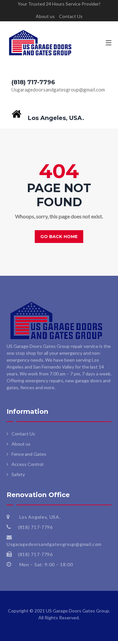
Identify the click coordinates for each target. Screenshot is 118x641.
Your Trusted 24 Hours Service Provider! (59, 4)
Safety (18, 474)
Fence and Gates (28, 454)
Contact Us (71, 16)
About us (45, 16)
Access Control (27, 464)
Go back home (59, 236)
